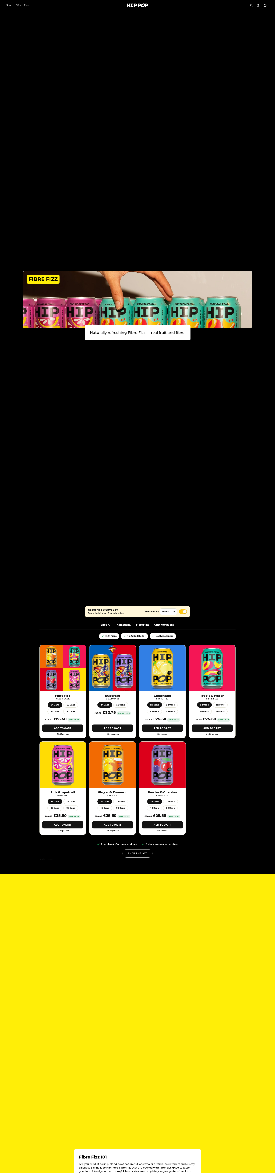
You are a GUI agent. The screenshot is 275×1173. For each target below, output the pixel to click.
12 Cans (71, 705)
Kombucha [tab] (124, 624)
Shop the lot (137, 853)
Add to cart (62, 728)
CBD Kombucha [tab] (164, 624)
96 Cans (70, 711)
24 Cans (55, 705)
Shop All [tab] (106, 624)
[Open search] (251, 5)
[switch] (183, 611)
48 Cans (54, 711)
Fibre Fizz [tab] (142, 624)
